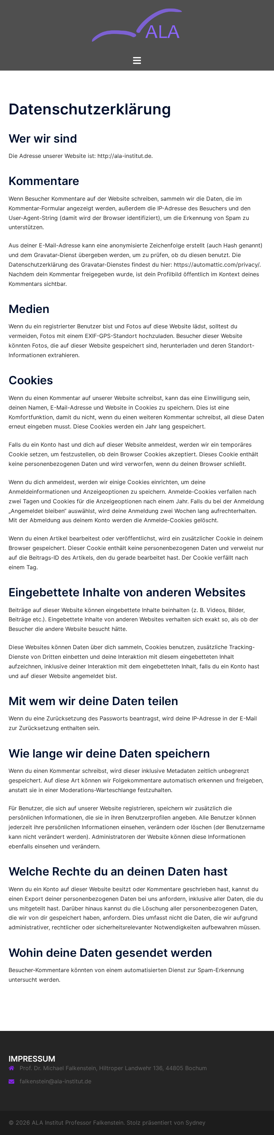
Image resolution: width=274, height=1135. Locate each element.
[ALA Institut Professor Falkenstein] (137, 27)
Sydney (196, 1122)
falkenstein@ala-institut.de (55, 1081)
